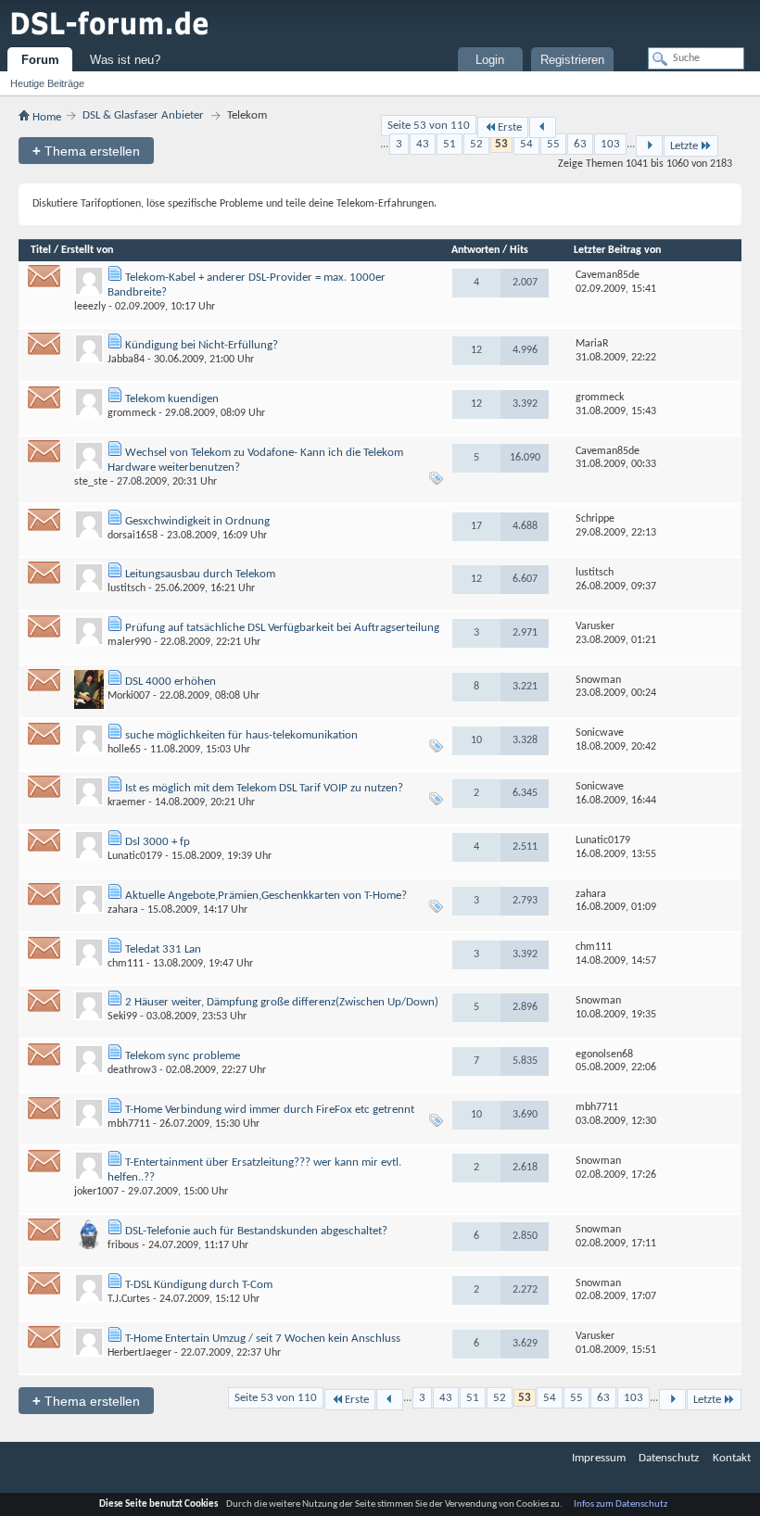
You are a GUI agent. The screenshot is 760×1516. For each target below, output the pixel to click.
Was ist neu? (125, 60)
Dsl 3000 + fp (157, 842)
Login (489, 60)
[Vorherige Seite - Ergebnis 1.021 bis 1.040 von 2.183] (542, 127)
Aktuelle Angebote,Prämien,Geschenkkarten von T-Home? (266, 896)
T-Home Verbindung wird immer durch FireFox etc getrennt (269, 1110)
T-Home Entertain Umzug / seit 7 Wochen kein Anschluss (262, 1339)
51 (449, 144)
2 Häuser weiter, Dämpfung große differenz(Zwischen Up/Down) (281, 1002)
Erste (510, 127)
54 (526, 144)
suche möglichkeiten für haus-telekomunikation (241, 735)
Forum (40, 60)
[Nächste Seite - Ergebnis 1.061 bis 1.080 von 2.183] (649, 146)
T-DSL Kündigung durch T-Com (198, 1285)
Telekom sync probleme (182, 1056)
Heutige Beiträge (47, 83)
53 (501, 144)
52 (476, 144)
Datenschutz (669, 1458)
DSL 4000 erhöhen (170, 682)
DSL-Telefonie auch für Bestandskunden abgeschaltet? (256, 1231)
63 (580, 144)
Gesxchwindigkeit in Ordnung (197, 521)
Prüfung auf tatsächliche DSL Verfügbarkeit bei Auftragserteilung (282, 628)
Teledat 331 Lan (163, 949)
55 (553, 144)
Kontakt (732, 1458)
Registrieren (572, 60)
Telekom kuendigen (172, 399)
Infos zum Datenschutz (620, 1504)
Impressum (599, 1458)
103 (610, 144)
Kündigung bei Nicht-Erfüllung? (201, 345)
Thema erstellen (86, 150)
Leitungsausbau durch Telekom (200, 574)
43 (422, 144)
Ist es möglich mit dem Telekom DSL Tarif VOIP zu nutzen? (264, 788)
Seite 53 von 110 (428, 126)
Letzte (684, 146)
